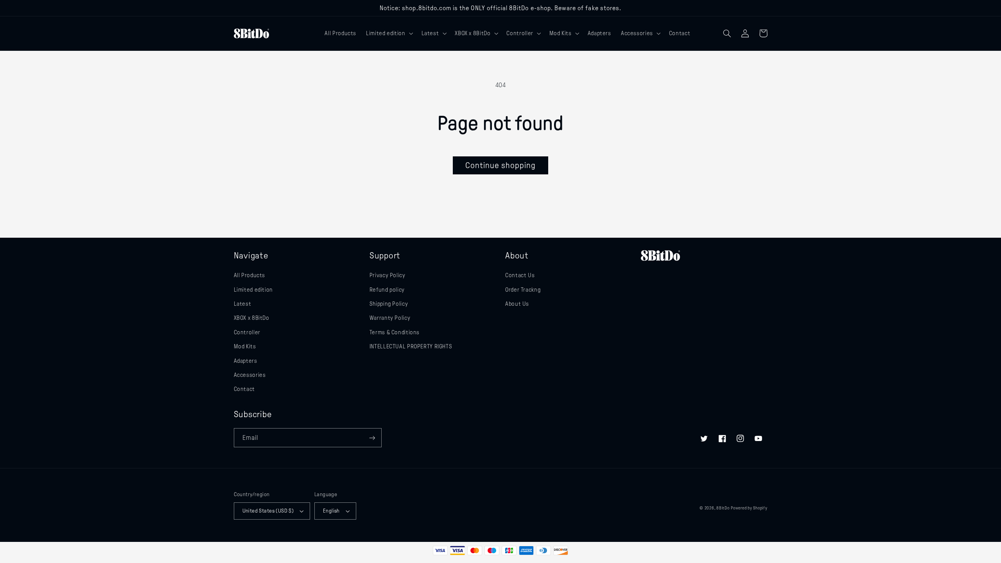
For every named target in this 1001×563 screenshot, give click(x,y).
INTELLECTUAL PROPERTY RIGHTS (411, 346)
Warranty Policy (390, 318)
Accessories (250, 375)
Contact (244, 389)
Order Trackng (522, 290)
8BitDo (722, 508)
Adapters (245, 361)
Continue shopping (500, 165)
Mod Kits (245, 346)
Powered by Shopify (749, 508)
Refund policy (387, 290)
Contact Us (520, 275)
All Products (249, 275)
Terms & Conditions (395, 332)
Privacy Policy (387, 275)
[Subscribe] (372, 437)
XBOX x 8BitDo (251, 318)
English (331, 511)
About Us (517, 304)
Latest (242, 304)
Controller (247, 332)
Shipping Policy (389, 304)
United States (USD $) (268, 511)
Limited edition (253, 290)
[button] (388, 33)
